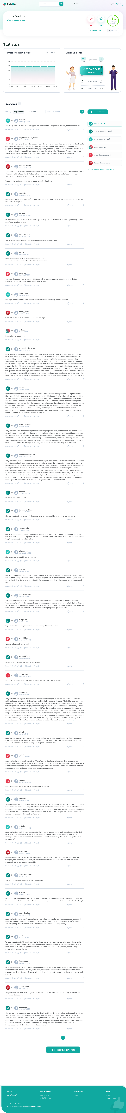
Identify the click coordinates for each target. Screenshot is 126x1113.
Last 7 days (50, 53)
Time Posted (31, 111)
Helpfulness (19, 111)
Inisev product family (33, 1106)
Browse (77, 4)
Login (111, 4)
